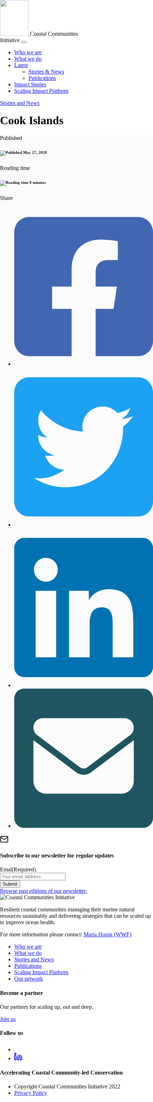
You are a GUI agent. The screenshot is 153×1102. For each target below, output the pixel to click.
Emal (18, 869)
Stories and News (19, 103)
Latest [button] (21, 65)
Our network (28, 979)
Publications (42, 78)
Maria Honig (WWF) (107, 934)
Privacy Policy (30, 1093)
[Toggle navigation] (24, 42)
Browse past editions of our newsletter (43, 891)
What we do (28, 59)
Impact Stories (30, 84)
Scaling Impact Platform (41, 91)
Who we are (28, 52)
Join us (8, 1019)
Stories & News (46, 72)
